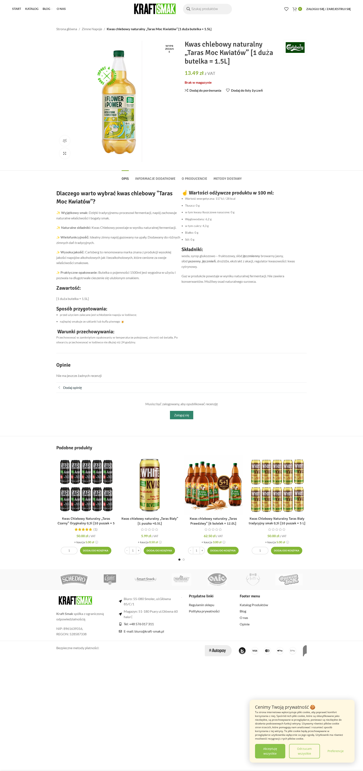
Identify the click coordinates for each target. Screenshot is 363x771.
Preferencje (335, 751)
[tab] (125, 176)
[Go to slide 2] (184, 560)
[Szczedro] (74, 579)
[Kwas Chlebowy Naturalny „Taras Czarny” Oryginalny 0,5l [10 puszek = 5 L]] (86, 485)
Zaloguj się (181, 415)
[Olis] (217, 579)
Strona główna (66, 29)
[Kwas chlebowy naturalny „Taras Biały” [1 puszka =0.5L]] (149, 485)
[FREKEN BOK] (289, 579)
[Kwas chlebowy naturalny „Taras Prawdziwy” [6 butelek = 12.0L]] (213, 485)
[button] (95, 550)
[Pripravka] (181, 579)
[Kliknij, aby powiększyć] (64, 153)
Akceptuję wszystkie (270, 751)
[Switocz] (110, 579)
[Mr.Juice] (253, 579)
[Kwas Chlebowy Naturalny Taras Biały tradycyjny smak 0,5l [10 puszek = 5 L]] (277, 485)
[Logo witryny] (155, 8)
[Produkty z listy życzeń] (286, 9)
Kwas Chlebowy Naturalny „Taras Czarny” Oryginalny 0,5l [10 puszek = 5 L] (86, 523)
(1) (95, 529)
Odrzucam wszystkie (304, 751)
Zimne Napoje (92, 29)
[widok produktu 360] (64, 140)
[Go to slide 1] (179, 560)
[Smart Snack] (146, 579)
